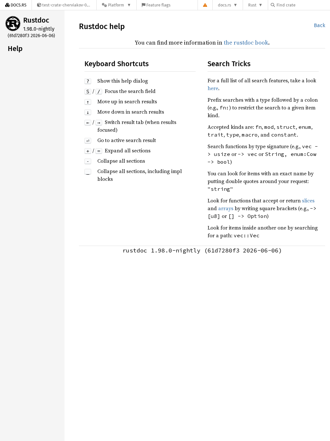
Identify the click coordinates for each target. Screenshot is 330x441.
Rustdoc (36, 20)
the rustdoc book (246, 42)
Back (319, 25)
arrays (225, 208)
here (213, 88)
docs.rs (224, 5)
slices (308, 200)
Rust (252, 5)
